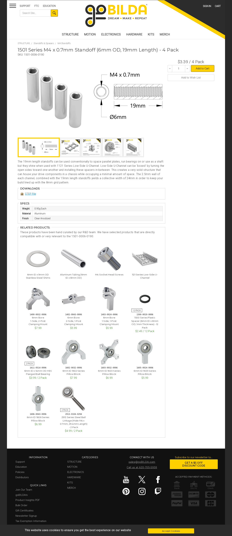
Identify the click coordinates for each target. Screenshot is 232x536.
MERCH (165, 34)
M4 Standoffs (64, 43)
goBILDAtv (21, 495)
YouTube (126, 479)
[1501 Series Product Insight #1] (70, 147)
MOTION (90, 34)
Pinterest (126, 491)
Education (49, 6)
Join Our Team (23, 489)
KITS (151, 34)
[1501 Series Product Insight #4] (112, 147)
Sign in (207, 6)
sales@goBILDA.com (142, 461)
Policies (19, 472)
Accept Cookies (171, 531)
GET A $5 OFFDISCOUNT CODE (193, 464)
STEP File (30, 193)
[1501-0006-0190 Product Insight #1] (133, 147)
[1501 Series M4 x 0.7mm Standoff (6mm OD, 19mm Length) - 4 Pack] (54, 97)
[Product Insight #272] (91, 147)
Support (25, 6)
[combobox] (39, 13)
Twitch (158, 491)
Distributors (22, 477)
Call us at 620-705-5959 (142, 467)
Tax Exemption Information (30, 521)
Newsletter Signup (26, 515)
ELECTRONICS (111, 34)
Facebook (158, 479)
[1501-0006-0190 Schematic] (128, 97)
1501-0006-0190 (34, 54)
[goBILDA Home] (116, 15)
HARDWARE (134, 34)
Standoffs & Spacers (44, 43)
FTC (36, 6)
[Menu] (13, 6)
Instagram (142, 491)
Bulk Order (21, 505)
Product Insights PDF (27, 500)
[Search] (54, 13)
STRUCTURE (70, 34)
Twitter (142, 479)
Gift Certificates (24, 510)
